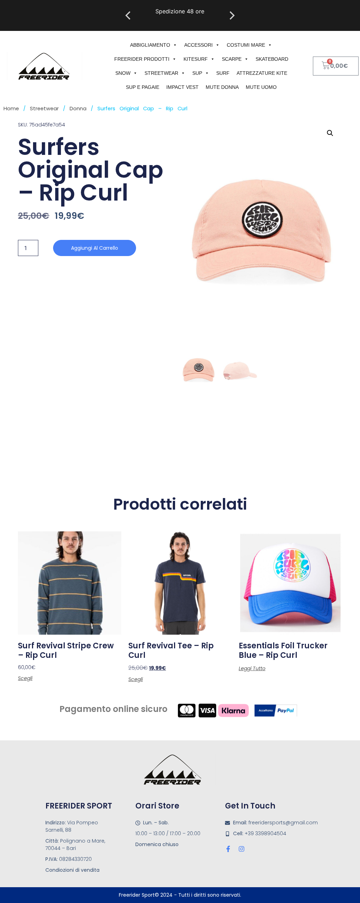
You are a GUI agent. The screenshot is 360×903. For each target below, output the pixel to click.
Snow (122, 73)
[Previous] (129, 15)
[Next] (231, 15)
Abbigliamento (150, 45)
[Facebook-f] (228, 849)
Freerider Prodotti (141, 59)
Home (11, 108)
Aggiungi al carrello (94, 247)
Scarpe (232, 59)
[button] (330, 133)
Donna (78, 108)
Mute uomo (261, 87)
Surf (223, 73)
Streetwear (161, 73)
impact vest (182, 87)
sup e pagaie (142, 87)
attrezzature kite (262, 73)
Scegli (25, 678)
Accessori (198, 45)
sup (197, 73)
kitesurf (196, 59)
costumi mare (246, 45)
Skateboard (272, 59)
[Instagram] (241, 849)
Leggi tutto (252, 668)
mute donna (222, 87)
